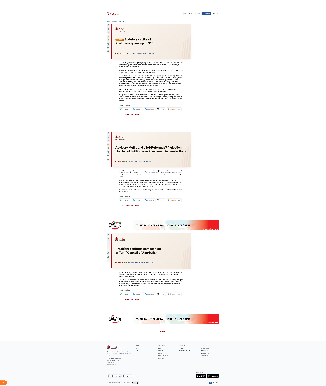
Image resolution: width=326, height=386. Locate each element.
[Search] (185, 13)
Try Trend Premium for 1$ (130, 114)
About (159, 348)
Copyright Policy (205, 353)
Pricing (181, 348)
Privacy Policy (204, 350)
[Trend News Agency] (112, 347)
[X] (116, 375)
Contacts (160, 353)
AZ (214, 382)
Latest (137, 348)
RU (217, 382)
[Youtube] (120, 375)
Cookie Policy (204, 355)
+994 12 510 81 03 (111, 362)
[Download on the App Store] (201, 376)
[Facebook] (112, 375)
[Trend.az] (113, 13)
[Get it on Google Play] (213, 376)
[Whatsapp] (108, 375)
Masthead (160, 350)
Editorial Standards (163, 355)
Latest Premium (140, 350)
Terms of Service (205, 348)
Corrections (161, 358)
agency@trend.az (111, 364)
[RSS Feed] (131, 375)
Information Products (184, 350)
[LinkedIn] (127, 375)
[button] (108, 25)
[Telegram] (123, 375)
